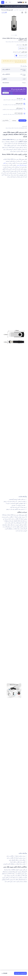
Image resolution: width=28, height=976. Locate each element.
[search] (9, 2)
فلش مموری (21, 9)
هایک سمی (16, 9)
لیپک (26, 9)
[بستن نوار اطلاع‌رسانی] (1, 6)
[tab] (22, 120)
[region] (14, 22)
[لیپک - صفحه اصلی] (21, 2)
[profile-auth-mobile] (2, 2)
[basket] (6, 2)
